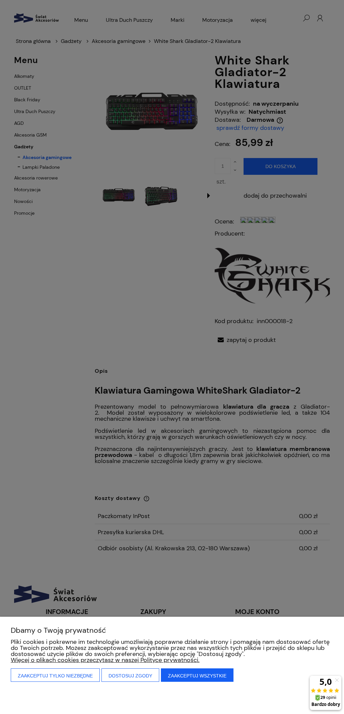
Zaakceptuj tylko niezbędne (55, 675)
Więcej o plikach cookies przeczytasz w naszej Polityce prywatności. (105, 660)
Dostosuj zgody (130, 675)
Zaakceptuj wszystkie (197, 675)
